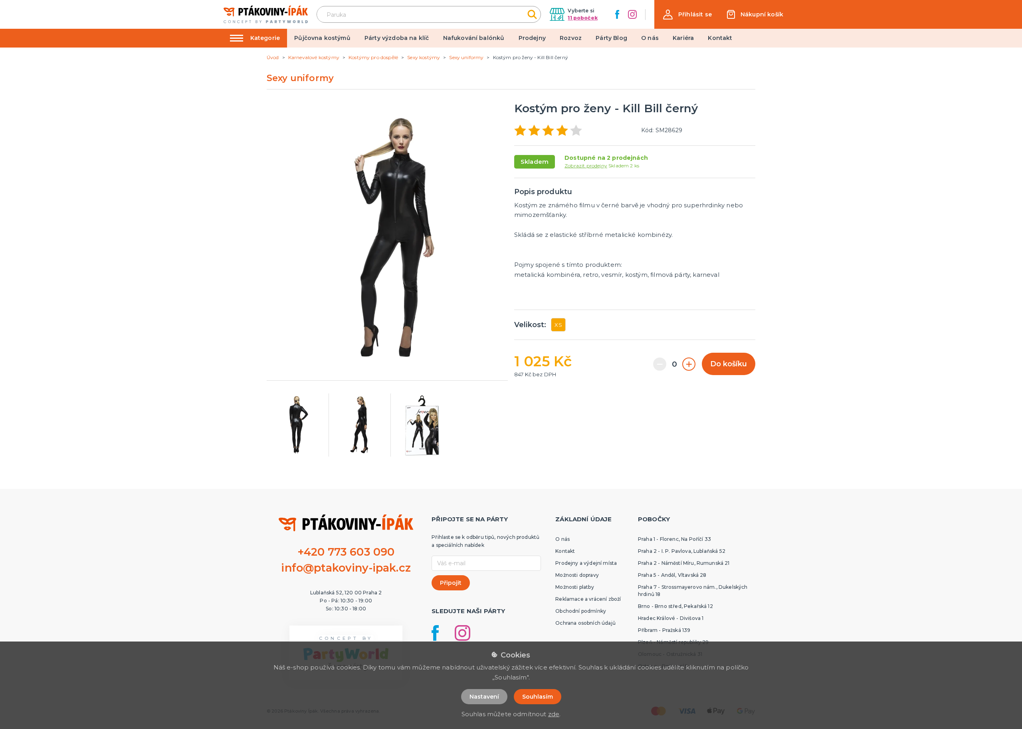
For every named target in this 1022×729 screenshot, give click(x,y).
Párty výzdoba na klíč (396, 38)
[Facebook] (617, 14)
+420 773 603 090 (346, 551)
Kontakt (720, 38)
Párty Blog (611, 38)
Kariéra (683, 38)
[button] (687, 14)
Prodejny (532, 38)
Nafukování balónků (474, 38)
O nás (650, 38)
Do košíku (728, 364)
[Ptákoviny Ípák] (266, 14)
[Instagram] (632, 14)
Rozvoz (571, 38)
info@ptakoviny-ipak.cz (346, 567)
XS (558, 325)
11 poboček (583, 18)
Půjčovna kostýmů (322, 38)
